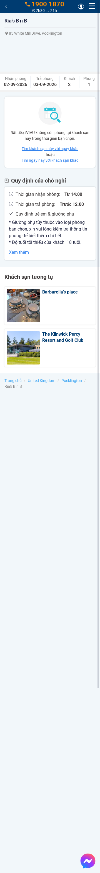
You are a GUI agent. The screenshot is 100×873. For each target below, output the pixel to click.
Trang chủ (13, 380)
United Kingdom (41, 380)
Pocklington (71, 380)
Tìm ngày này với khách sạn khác (50, 160)
